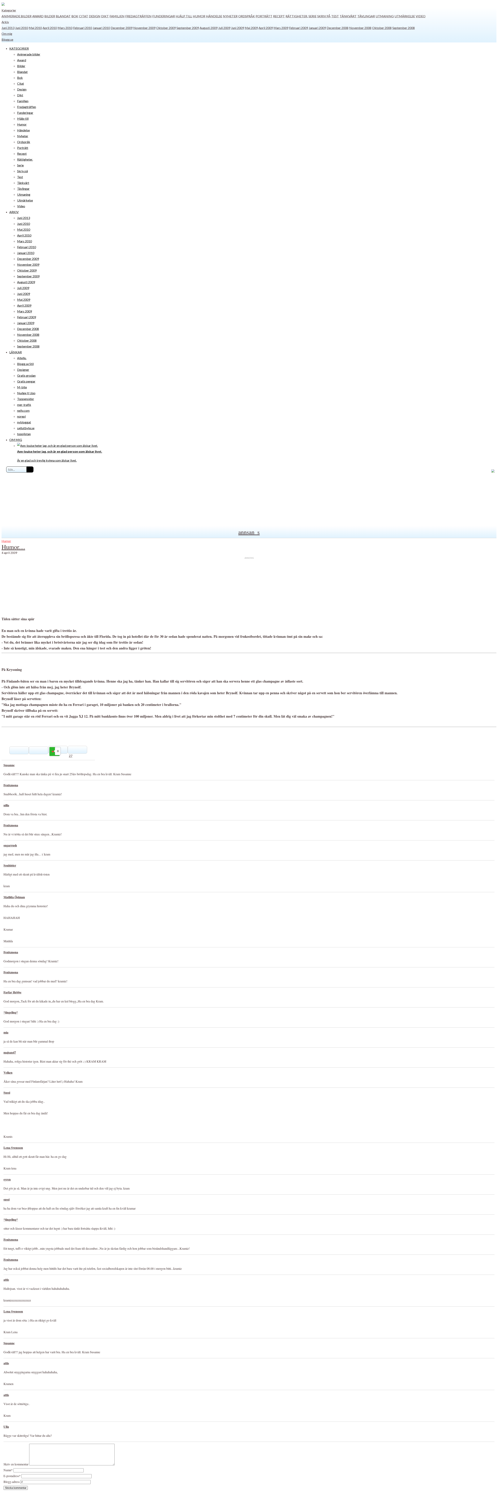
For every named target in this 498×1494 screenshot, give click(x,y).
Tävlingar (366, 16)
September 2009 (187, 28)
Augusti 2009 (208, 28)
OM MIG (15, 440)
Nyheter (230, 16)
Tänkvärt (348, 16)
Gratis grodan (26, 375)
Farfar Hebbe (12, 992)
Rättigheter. (297, 16)
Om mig (7, 33)
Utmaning (385, 16)
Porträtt (264, 16)
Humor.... (13, 547)
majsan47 (10, 1052)
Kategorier (9, 10)
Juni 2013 (8, 28)
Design (94, 16)
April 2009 (266, 28)
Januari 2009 (317, 28)
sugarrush (10, 845)
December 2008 (337, 28)
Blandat (63, 16)
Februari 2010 (82, 28)
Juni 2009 (237, 28)
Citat (83, 16)
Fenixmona (11, 785)
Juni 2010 (21, 28)
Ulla (6, 1426)
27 (70, 756)
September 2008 (403, 28)
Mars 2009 (281, 28)
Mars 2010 (65, 28)
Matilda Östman (14, 897)
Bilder (49, 16)
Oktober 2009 (166, 28)
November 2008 (360, 28)
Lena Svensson (13, 1147)
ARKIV (14, 212)
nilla (6, 805)
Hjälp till (184, 16)
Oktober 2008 (382, 28)
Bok (74, 16)
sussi (7, 1199)
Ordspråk (246, 16)
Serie (313, 16)
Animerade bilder (17, 16)
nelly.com (23, 410)
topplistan (24, 434)
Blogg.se (7, 39)
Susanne (9, 765)
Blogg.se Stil (25, 364)
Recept (279, 16)
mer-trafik (24, 404)
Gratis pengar (26, 381)
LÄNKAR (15, 352)
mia (6, 1032)
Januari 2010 (101, 28)
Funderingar (163, 16)
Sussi (7, 1092)
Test (335, 16)
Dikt (105, 16)
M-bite (22, 387)
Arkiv (5, 22)
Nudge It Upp (26, 393)
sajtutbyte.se (25, 428)
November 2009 (144, 28)
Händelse (214, 16)
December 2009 (121, 28)
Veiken (8, 1072)
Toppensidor (25, 399)
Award (38, 16)
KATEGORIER (19, 48)
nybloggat (24, 422)
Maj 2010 (35, 28)
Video (420, 16)
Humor (199, 16)
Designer (23, 369)
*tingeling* (11, 1012)
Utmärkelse (405, 16)
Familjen (117, 16)
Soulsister (10, 865)
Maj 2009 (251, 28)
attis (6, 1279)
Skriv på (324, 16)
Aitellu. (21, 358)
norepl (21, 416)
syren (7, 1179)
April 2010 (50, 28)
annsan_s (249, 532)
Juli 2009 (224, 28)
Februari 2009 (298, 28)
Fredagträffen (138, 16)
